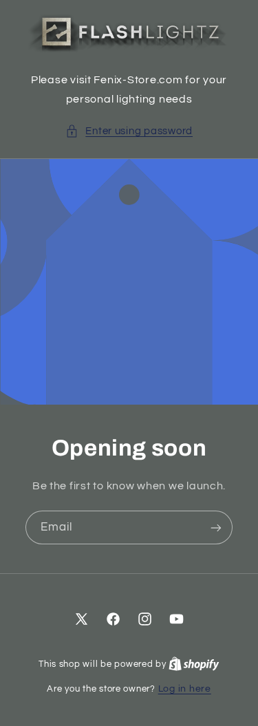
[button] (129, 131)
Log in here (184, 689)
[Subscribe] (216, 527)
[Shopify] (194, 664)
